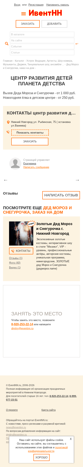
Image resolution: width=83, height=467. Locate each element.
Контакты (23, 250)
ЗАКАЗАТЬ (27, 23)
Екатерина (29, 163)
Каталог (19, 60)
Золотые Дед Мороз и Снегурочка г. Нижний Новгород (54, 229)
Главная (7, 60)
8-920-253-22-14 (22, 324)
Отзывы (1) (15, 258)
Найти (6, 44)
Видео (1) (15, 267)
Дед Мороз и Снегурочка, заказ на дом (37, 210)
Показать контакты (30, 132)
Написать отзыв (61, 195)
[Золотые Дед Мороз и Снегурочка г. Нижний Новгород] (21, 233)
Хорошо (41, 457)
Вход (17, 4)
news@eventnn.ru (16, 427)
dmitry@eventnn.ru (22, 328)
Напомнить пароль (57, 4)
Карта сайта (49, 410)
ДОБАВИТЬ (54, 23)
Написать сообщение (36, 167)
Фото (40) (14, 262)
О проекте (12, 410)
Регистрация (36, 4)
